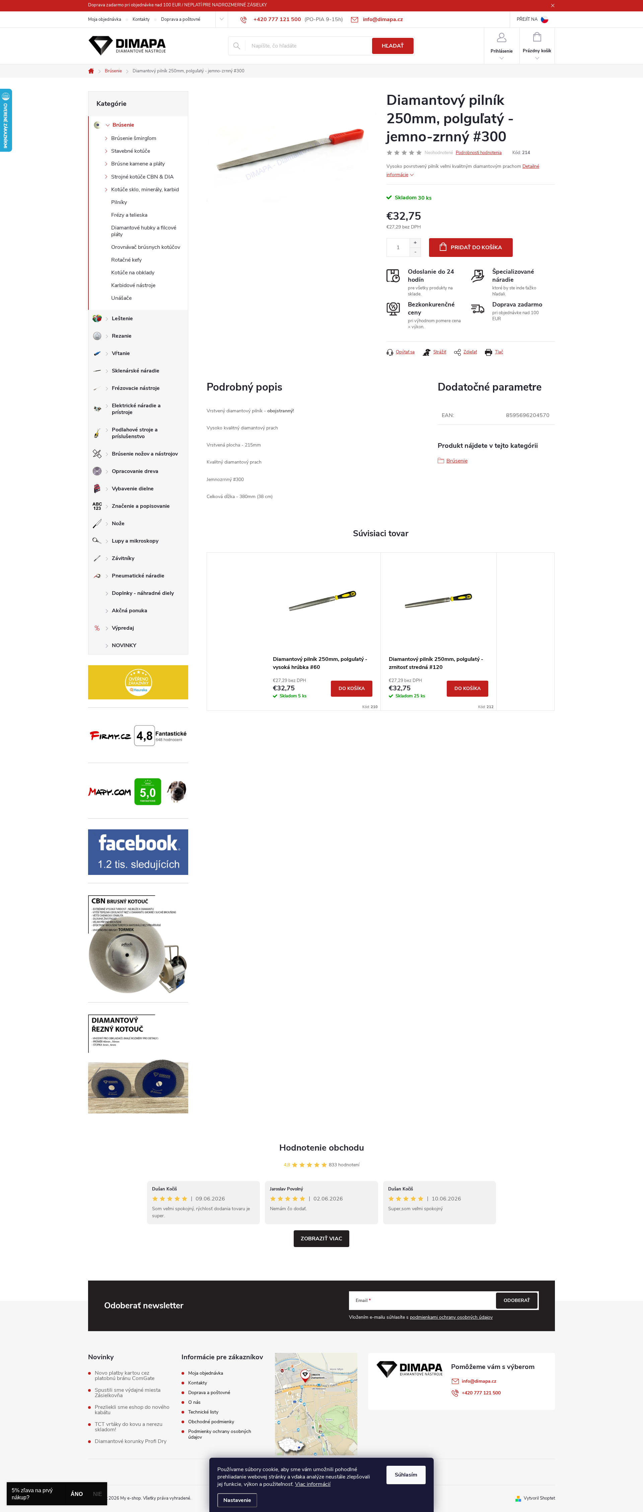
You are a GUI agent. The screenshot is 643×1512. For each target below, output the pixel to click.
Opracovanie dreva (135, 471)
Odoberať (517, 1300)
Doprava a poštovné (180, 19)
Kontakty (141, 19)
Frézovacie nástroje (136, 388)
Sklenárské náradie (135, 370)
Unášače (121, 298)
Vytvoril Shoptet (539, 1498)
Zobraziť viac (321, 1238)
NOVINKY (124, 645)
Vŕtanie (121, 353)
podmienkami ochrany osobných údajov (451, 1317)
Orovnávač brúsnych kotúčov (145, 247)
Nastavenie (237, 1500)
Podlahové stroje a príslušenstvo (135, 433)
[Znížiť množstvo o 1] (415, 252)
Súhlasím (406, 1475)
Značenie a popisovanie (141, 506)
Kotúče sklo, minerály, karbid (145, 189)
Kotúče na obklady (132, 272)
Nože (118, 523)
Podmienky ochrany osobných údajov (219, 1434)
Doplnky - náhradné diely (143, 593)
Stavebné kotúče (130, 151)
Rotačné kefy (126, 260)
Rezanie (122, 336)
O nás (194, 1402)
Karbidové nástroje (133, 285)
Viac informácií (313, 1484)
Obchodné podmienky (211, 1422)
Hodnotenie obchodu (321, 1148)
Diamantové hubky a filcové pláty (143, 231)
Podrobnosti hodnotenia (479, 152)
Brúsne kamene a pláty (138, 163)
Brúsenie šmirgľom (133, 138)
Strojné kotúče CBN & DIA (142, 177)
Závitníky (123, 558)
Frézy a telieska (129, 215)
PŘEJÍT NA (527, 19)
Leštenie (122, 318)
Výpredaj (123, 628)
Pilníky (119, 202)
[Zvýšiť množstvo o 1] (415, 243)
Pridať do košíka (476, 247)
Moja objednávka (104, 19)
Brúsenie (123, 125)
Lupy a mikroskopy (135, 541)
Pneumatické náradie (138, 575)
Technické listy (203, 1412)
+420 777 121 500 (481, 1393)
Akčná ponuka (129, 610)
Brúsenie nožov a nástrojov (145, 454)
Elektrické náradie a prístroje (136, 409)
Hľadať (393, 46)
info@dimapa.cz (479, 1381)
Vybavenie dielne (133, 488)
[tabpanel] (323, 631)
